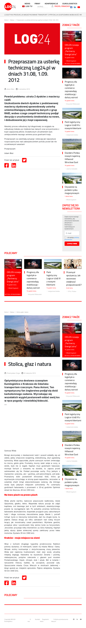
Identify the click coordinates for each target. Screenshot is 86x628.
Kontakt (37, 619)
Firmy (37, 3)
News (27, 3)
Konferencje (51, 3)
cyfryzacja (53, 15)
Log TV (29, 6)
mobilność (74, 15)
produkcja (18, 15)
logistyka (8, 15)
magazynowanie (30, 15)
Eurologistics (69, 3)
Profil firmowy (62, 6)
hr (81, 15)
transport (42, 15)
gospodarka (63, 15)
